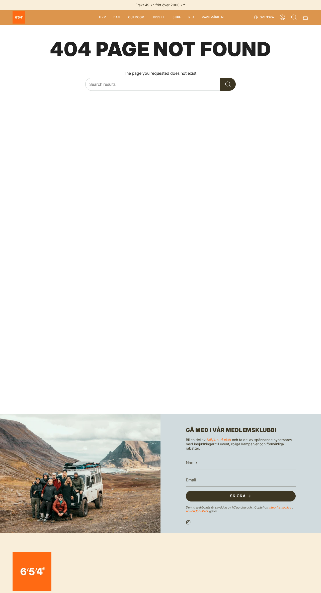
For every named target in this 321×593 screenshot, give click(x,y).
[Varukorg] (305, 17)
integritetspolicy (280, 507)
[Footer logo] (32, 571)
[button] (102, 17)
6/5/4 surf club (219, 440)
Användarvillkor (197, 511)
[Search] (228, 84)
